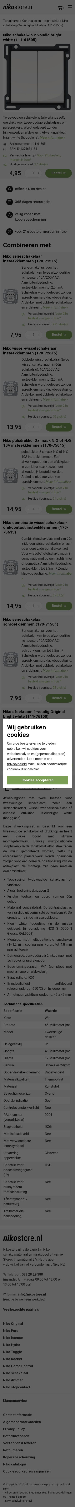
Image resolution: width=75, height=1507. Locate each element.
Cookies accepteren (37, 780)
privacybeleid (17, 764)
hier (36, 769)
